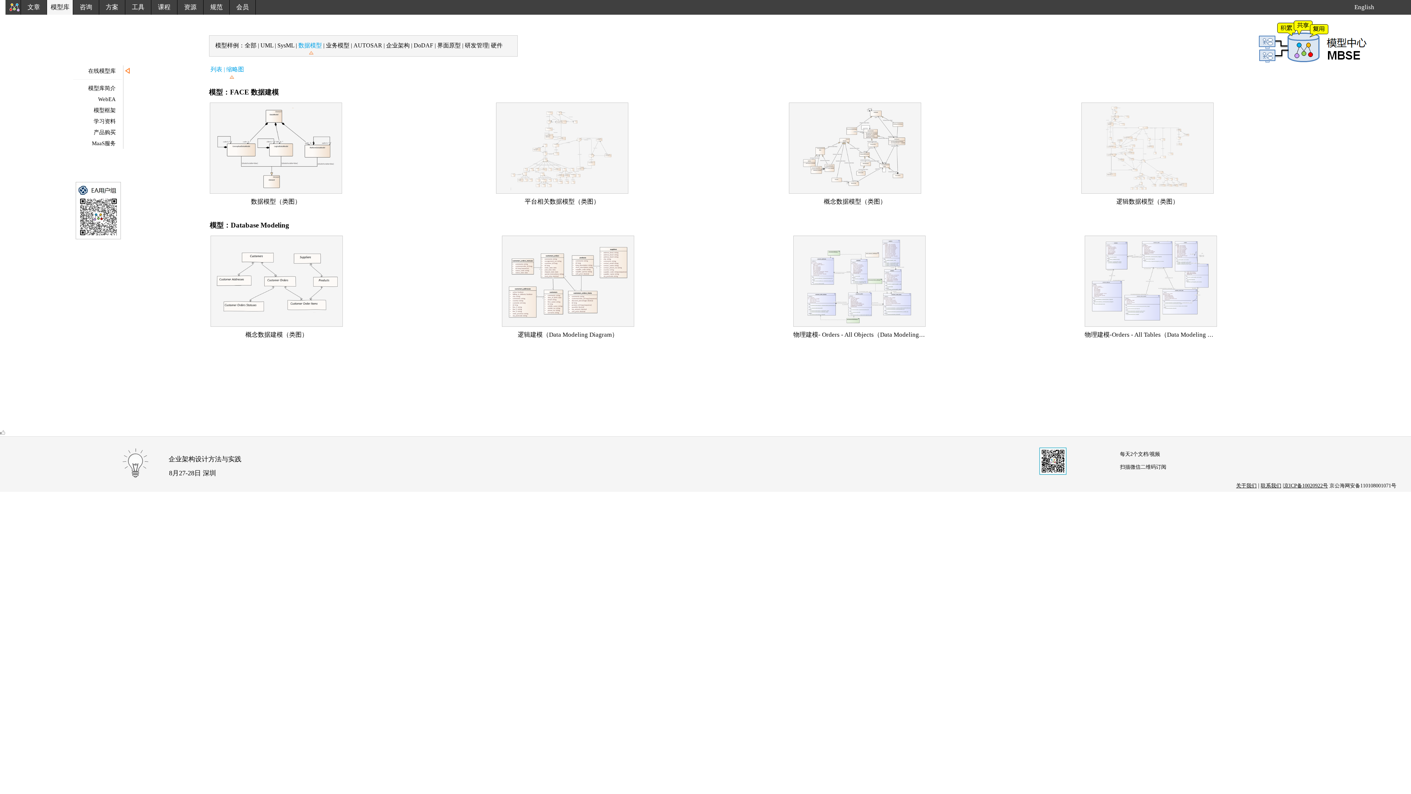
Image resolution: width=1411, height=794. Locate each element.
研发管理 (476, 45)
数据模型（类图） (276, 201)
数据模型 (310, 45)
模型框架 (105, 110)
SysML (285, 45)
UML (268, 45)
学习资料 (105, 121)
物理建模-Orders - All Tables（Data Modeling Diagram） (1160, 334)
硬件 (497, 45)
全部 (251, 45)
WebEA (107, 99)
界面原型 (449, 45)
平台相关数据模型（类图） (562, 201)
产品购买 (105, 132)
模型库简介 (102, 88)
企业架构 (397, 45)
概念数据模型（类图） (855, 201)
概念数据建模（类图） (276, 334)
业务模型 (338, 45)
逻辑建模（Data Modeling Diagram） (568, 334)
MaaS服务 (104, 143)
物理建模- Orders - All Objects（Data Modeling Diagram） (871, 334)
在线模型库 (102, 71)
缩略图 (235, 69)
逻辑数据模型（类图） (1147, 201)
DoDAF (423, 45)
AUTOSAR (367, 45)
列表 (217, 69)
